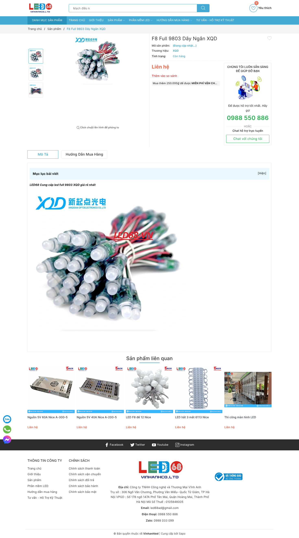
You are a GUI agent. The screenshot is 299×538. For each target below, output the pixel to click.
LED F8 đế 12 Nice (138, 417)
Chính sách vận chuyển (85, 474)
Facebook (116, 445)
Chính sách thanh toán (84, 468)
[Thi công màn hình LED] (248, 389)
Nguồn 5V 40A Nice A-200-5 (97, 417)
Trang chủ (77, 20)
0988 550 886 (247, 118)
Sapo (182, 533)
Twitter (139, 445)
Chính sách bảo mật (82, 492)
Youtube (162, 445)
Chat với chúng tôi (247, 139)
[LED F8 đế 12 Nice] (149, 389)
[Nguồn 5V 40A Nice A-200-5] (100, 389)
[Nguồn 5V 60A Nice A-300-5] (51, 389)
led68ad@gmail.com (164, 508)
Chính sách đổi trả (81, 480)
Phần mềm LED (140, 20)
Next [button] (283, 403)
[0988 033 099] (7, 429)
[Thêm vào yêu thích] (269, 38)
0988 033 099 (164, 520)
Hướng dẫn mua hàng (173, 20)
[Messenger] (7, 440)
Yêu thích (263, 7)
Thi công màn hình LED (240, 417)
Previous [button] (16, 403)
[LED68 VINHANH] (40, 8)
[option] (97, 60)
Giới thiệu (96, 20)
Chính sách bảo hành (83, 486)
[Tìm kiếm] (203, 8)
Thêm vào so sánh (164, 76)
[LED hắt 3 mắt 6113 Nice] (198, 389)
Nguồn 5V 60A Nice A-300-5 (47, 417)
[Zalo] (7, 419)
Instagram (186, 445)
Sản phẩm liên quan (149, 358)
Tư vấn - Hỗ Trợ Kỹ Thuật (215, 20)
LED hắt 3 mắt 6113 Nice (192, 417)
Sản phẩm (115, 20)
